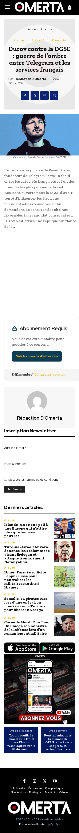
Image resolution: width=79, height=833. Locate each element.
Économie (59, 40)
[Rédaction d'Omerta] (39, 401)
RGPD (19, 819)
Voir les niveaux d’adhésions (37, 356)
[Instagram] (35, 781)
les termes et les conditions (39, 479)
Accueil (32, 29)
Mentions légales (52, 819)
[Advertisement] (39, 274)
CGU (28, 819)
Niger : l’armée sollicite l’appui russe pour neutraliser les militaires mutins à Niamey (25, 580)
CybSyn (55, 824)
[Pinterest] (44, 95)
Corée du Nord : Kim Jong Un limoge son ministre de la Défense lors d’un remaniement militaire (27, 628)
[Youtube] (55, 781)
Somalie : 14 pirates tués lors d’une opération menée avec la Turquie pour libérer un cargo (26, 604)
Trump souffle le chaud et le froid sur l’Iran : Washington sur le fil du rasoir (21, 742)
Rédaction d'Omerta (31, 79)
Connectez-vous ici (49, 374)
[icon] (69, 8)
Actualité (38, 40)
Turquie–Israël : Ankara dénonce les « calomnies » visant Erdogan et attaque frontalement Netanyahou (27, 554)
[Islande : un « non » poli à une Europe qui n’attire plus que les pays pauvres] (64, 528)
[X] (35, 95)
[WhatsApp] (54, 95)
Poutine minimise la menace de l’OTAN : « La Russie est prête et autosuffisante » (57, 742)
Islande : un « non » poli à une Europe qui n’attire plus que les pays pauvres (26, 530)
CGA (36, 819)
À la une (46, 29)
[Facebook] (25, 95)
